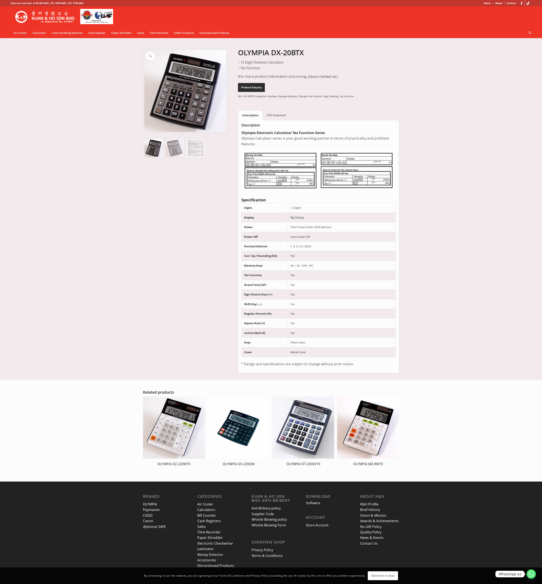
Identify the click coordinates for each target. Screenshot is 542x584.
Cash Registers (209, 521)
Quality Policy (371, 532)
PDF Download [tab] (276, 115)
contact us (327, 76)
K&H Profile (369, 504)
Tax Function (347, 96)
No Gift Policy (371, 526)
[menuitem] (487, 3)
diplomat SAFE (154, 526)
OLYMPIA (150, 504)
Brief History (370, 509)
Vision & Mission (373, 515)
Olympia (272, 96)
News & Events (372, 537)
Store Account (317, 525)
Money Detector (210, 554)
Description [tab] (250, 115)
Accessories (206, 560)
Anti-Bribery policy (266, 508)
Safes (201, 526)
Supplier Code (263, 514)
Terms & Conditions (267, 555)
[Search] (528, 33)
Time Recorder (209, 532)
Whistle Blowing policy (269, 519)
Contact (511, 3)
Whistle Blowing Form (269, 525)
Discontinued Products (215, 565)
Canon (148, 521)
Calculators (206, 509)
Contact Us (369, 543)
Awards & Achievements (379, 521)
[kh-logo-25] (65, 17)
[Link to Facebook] (521, 3)
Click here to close (383, 575)
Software (313, 503)
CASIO (147, 515)
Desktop (333, 96)
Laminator (205, 549)
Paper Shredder (210, 537)
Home (487, 3)
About (498, 3)
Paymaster (151, 509)
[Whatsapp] (531, 574)
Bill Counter (206, 515)
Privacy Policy (262, 550)
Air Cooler (205, 504)
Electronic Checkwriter (215, 543)
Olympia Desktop (287, 96)
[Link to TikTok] (528, 3)
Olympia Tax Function (310, 96)
